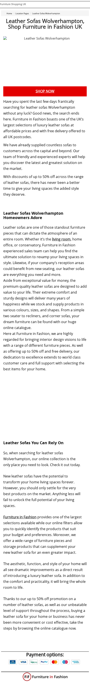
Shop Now (45, 91)
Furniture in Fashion (19, 517)
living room (61, 239)
